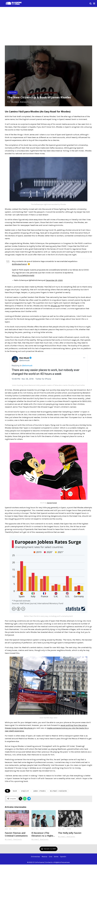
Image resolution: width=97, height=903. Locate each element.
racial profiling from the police (73, 725)
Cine (50, 857)
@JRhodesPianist (19, 264)
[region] (48, 26)
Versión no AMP (50, 849)
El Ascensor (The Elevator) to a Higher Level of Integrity (42, 834)
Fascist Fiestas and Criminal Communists (16, 834)
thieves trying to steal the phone (19, 728)
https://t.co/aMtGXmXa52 (23, 275)
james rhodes (39, 791)
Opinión (12, 93)
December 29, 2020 (54, 280)
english (25, 791)
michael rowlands (58, 791)
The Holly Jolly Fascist (69, 832)
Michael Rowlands (20, 102)
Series (56, 857)
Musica (44, 857)
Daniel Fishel (52, 503)
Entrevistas (35, 857)
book (15, 791)
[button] (94, 3)
